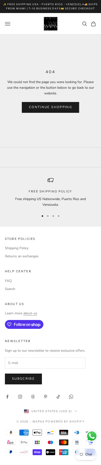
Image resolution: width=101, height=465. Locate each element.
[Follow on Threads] (32, 396)
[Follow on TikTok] (58, 396)
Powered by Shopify (65, 421)
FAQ (8, 280)
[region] (50, 192)
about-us (30, 313)
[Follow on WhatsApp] (71, 396)
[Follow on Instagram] (20, 396)
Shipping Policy (16, 248)
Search (10, 289)
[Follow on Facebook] (7, 396)
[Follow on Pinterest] (45, 396)
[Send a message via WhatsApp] (92, 436)
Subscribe (23, 379)
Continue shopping (50, 107)
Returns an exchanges (21, 256)
